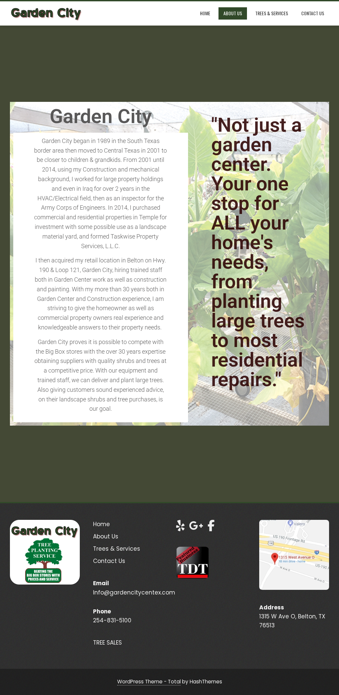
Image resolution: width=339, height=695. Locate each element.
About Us (232, 13)
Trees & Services (271, 13)
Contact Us (312, 13)
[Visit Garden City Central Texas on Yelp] (180, 528)
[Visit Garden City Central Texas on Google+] (196, 528)
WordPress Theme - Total (149, 681)
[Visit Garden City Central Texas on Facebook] (211, 528)
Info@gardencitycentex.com (134, 592)
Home (205, 13)
